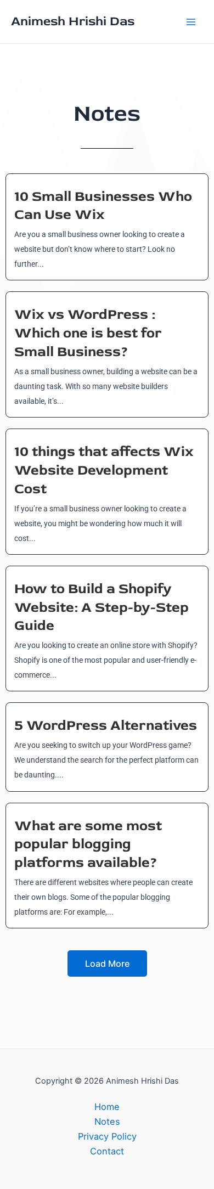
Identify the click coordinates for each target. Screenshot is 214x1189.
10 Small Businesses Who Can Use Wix (103, 206)
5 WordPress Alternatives (105, 725)
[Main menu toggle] (190, 21)
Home (107, 1106)
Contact (107, 1151)
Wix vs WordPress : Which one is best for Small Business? (88, 333)
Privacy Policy (107, 1136)
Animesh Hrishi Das (72, 21)
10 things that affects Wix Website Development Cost (104, 470)
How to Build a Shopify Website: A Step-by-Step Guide (101, 607)
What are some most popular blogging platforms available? (88, 844)
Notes (107, 1121)
